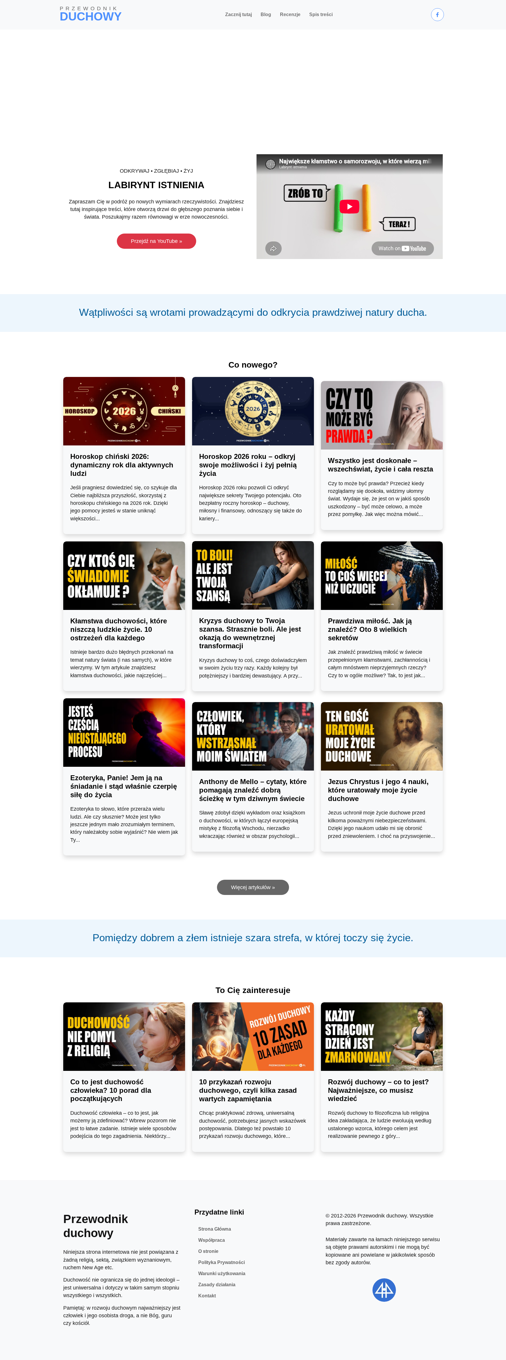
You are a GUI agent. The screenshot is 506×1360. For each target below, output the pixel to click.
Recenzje (290, 14)
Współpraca (211, 1240)
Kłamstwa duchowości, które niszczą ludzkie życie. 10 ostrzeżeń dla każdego (118, 629)
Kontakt (207, 1295)
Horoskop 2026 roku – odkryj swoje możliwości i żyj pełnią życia (248, 464)
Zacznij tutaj (238, 14)
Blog (266, 14)
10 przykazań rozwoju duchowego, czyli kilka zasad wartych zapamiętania (248, 1090)
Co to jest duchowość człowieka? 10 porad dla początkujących (110, 1090)
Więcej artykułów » (253, 887)
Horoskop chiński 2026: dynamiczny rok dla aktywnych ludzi (121, 464)
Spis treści (321, 14)
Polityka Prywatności (221, 1262)
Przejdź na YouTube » (156, 241)
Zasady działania (216, 1284)
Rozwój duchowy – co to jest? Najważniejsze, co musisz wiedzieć (378, 1090)
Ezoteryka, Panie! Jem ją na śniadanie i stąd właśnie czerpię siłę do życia (123, 786)
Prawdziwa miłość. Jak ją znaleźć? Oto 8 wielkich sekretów (370, 629)
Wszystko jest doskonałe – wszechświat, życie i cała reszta (380, 465)
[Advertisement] (253, 73)
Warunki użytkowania (221, 1273)
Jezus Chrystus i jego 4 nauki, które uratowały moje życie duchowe (378, 790)
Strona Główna (214, 1229)
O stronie (208, 1251)
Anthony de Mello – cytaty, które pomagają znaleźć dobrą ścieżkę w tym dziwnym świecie (253, 790)
